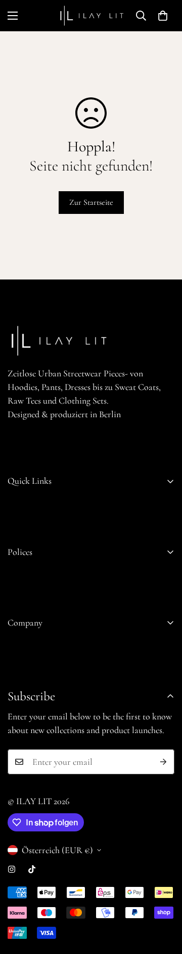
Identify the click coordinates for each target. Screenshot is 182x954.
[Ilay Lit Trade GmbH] (91, 15)
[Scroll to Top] (164, 900)
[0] (162, 15)
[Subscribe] (163, 761)
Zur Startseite (91, 202)
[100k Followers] (12, 869)
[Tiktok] (32, 869)
